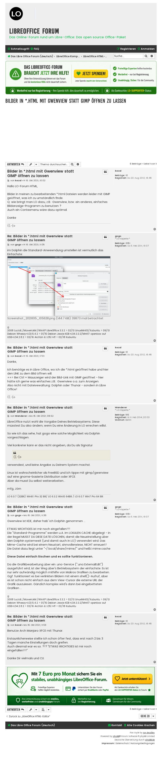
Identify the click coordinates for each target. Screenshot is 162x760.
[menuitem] (34, 49)
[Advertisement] (81, 132)
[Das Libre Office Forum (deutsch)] (29, 14)
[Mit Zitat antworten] (105, 172)
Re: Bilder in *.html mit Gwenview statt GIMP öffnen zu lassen (40, 238)
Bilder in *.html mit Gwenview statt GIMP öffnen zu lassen (65, 101)
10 (126, 175)
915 (127, 415)
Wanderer (121, 407)
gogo (118, 236)
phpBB (116, 736)
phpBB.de (150, 739)
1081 (127, 243)
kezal (118, 171)
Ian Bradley (149, 732)
